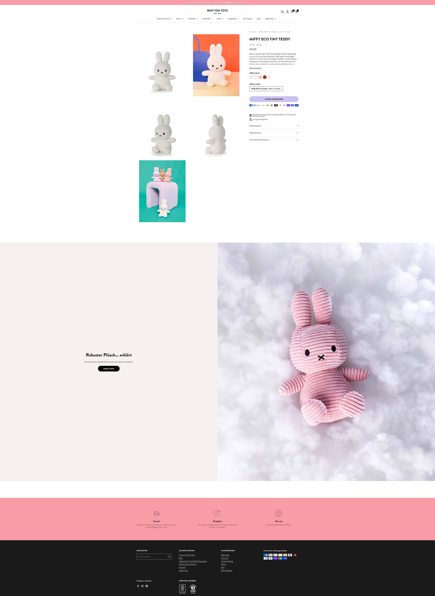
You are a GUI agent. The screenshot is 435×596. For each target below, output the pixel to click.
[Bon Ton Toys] (217, 12)
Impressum (183, 570)
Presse (223, 564)
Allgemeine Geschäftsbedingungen (193, 561)
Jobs (223, 567)
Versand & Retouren (187, 555)
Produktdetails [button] (255, 126)
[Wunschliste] (292, 12)
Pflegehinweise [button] (255, 133)
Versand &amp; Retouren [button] (259, 140)
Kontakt (182, 567)
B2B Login (225, 555)
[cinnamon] (265, 77)
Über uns (224, 558)
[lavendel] (251, 77)
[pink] (260, 77)
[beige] (269, 77)
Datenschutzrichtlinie (188, 564)
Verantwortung (227, 561)
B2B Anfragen (226, 570)
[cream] (255, 77)
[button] (282, 11)
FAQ (180, 558)
